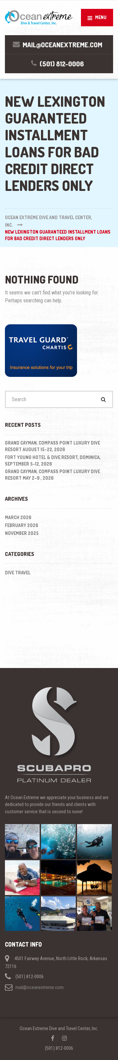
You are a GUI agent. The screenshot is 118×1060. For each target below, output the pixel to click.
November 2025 (22, 533)
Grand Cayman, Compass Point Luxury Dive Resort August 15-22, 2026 (52, 446)
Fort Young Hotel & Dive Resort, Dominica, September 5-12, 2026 (53, 460)
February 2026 (21, 525)
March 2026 (18, 517)
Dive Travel (17, 572)
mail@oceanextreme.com (39, 987)
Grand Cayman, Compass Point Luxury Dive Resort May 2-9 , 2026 (52, 475)
